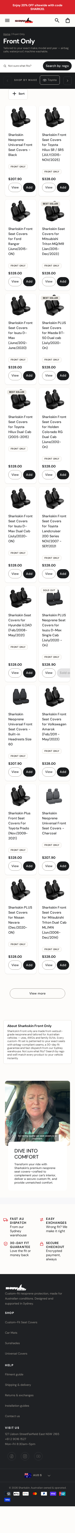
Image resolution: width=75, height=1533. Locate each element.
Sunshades (12, 1343)
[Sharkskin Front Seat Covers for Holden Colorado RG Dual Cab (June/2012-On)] (54, 399)
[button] (7, 20)
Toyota (52, 80)
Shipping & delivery (18, 1385)
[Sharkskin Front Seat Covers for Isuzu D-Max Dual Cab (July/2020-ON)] (20, 498)
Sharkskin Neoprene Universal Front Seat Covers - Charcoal (54, 823)
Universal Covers (16, 1353)
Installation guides (17, 1405)
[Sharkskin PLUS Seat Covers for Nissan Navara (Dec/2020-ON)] (20, 890)
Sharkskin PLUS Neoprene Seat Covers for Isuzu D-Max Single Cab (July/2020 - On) (54, 630)
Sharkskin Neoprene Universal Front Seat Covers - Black (20, 145)
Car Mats (11, 1333)
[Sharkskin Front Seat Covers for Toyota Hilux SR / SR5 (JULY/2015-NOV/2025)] (54, 117)
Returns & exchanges (19, 1395)
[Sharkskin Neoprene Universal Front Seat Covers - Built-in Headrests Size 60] (20, 697)
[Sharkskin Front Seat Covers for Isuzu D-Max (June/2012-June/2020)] (20, 305)
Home (6, 34)
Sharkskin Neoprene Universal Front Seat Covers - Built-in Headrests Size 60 (20, 729)
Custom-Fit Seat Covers (21, 1322)
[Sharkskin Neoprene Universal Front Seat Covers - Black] (20, 117)
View (15, 187)
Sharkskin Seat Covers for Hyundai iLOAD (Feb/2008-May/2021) (20, 625)
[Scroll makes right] (67, 81)
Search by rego (57, 66)
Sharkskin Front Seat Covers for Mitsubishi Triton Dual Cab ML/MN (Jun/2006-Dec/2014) (54, 922)
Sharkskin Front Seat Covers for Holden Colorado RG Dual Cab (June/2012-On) (54, 432)
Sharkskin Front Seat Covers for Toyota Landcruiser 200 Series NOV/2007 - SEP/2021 (54, 531)
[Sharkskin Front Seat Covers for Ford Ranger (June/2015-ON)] (20, 211)
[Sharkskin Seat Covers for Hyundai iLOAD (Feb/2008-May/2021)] (20, 597)
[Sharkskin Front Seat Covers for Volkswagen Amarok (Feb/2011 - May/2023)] (54, 697)
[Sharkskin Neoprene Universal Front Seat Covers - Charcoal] (54, 796)
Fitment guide (14, 1374)
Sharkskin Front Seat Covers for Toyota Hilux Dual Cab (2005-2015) (20, 427)
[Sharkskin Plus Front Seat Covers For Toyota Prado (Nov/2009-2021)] (20, 796)
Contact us (12, 1416)
